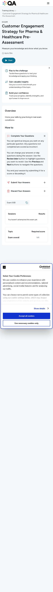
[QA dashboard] (9, 3)
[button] (48, 3)
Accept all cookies (26, 316)
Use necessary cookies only (26, 323)
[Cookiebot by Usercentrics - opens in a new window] (39, 267)
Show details (39, 308)
